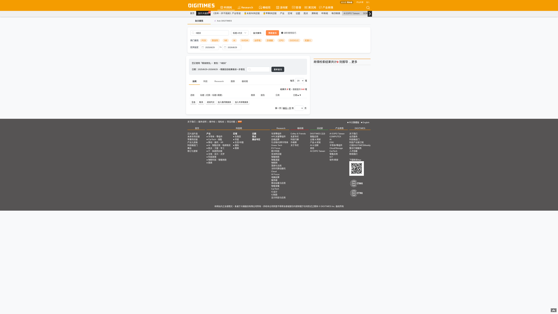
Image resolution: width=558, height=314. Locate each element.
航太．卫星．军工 (216, 148)
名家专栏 (295, 136)
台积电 (257, 40)
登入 (368, 2)
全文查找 (257, 32)
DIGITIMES (360, 128)
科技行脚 (295, 139)
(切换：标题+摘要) (213, 95)
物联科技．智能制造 (217, 160)
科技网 (228, 7)
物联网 (274, 163)
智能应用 (314, 136)
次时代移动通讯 (278, 168)
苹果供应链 (271, 13)
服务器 (274, 180)
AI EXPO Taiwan (352, 13)
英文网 (312, 7)
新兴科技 (275, 151)
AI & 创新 (314, 145)
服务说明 (202, 122)
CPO (281, 40)
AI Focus (275, 174)
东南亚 (238, 136)
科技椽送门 (192, 145)
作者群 (294, 142)
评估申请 (359, 2)
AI (234, 40)
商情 (316, 62)
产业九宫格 (192, 142)
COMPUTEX (335, 136)
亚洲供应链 (276, 154)
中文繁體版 (354, 122)
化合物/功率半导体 (279, 142)
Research (247, 7)
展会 (189, 148)
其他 (312, 148)
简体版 (349, 2)
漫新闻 (314, 13)
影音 (297, 7)
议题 (298, 13)
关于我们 (191, 122)
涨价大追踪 (204, 13)
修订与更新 (192, 151)
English (366, 122)
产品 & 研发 (315, 142)
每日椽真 (335, 13)
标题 (202, 95)
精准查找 (272, 32)
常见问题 (231, 122)
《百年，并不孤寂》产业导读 (226, 13)
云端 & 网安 (315, 139)
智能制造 (275, 157)
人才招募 (353, 151)
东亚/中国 (239, 142)
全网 (194, 81)
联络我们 (353, 154)
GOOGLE (294, 40)
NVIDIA (245, 40)
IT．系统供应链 (215, 151)
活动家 (284, 7)
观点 (306, 13)
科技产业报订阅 (356, 142)
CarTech (275, 189)
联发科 (215, 40)
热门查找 (194, 40)
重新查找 (278, 69)
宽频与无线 (276, 165)
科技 (205, 81)
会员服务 (353, 136)
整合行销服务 (355, 148)
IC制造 (274, 194)
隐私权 (221, 122)
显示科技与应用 (278, 197)
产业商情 (328, 7)
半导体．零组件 (215, 136)
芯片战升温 (192, 133)
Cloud (274, 171)
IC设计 (274, 192)
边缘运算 (275, 139)
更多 (354, 62)
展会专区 (256, 139)
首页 (192, 13)
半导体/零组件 (336, 145)
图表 (233, 81)
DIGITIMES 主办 (317, 133)
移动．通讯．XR (215, 142)
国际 (237, 145)
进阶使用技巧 (290, 33)
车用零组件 (276, 133)
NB (225, 40)
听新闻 (324, 13)
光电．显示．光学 (216, 154)
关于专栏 (295, 145)
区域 (290, 13)
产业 (282, 13)
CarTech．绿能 (215, 139)
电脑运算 (275, 177)
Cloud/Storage (336, 148)
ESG (332, 142)
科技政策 (212, 157)
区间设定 (194, 47)
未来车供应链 (253, 13)
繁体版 (343, 2)
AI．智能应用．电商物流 (219, 145)
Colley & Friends (298, 133)
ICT (331, 157)
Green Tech (276, 145)
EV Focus (275, 148)
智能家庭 (275, 160)
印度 (237, 139)
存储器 (270, 40)
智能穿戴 (275, 186)
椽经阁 (266, 7)
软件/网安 (334, 160)
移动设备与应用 (278, 183)
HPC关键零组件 (278, 136)
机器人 (308, 40)
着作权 (212, 122)
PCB (204, 40)
